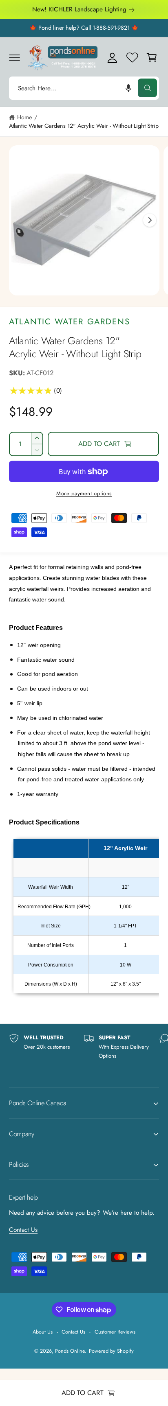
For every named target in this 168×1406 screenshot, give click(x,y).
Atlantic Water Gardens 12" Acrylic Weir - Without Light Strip (84, 126)
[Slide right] (149, 220)
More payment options (84, 493)
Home (24, 117)
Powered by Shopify (111, 1351)
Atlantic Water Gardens (69, 321)
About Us (43, 1332)
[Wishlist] (132, 57)
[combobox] (84, 88)
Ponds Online (70, 1351)
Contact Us (23, 1229)
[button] (14, 57)
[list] (84, 1047)
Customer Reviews (115, 1332)
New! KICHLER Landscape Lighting (79, 9)
